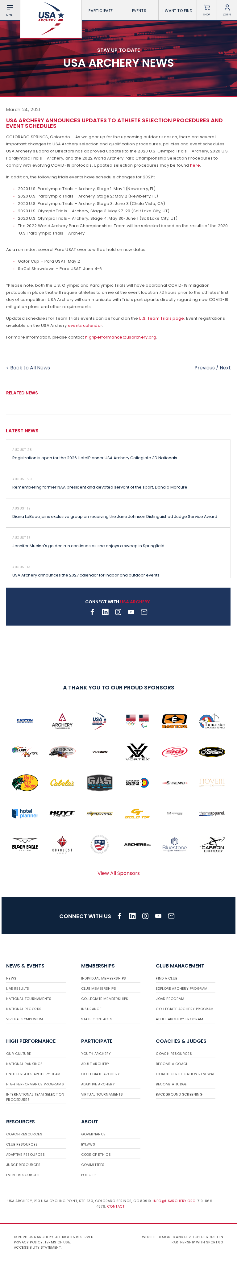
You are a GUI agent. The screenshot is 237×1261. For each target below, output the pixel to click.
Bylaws (88, 1144)
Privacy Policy (28, 1242)
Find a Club (166, 978)
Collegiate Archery (100, 1074)
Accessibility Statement (37, 1247)
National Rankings (24, 1063)
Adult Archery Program (179, 1019)
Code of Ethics (96, 1154)
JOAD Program (170, 998)
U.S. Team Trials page (161, 318)
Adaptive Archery (98, 1084)
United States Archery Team (33, 1074)
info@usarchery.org (174, 1200)
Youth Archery (96, 1053)
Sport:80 (214, 1242)
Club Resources (22, 1144)
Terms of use (57, 1242)
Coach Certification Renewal (185, 1074)
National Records (23, 1008)
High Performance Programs (35, 1084)
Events (139, 10)
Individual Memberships (103, 978)
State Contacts (97, 1019)
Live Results (17, 988)
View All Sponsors (119, 873)
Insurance (91, 1008)
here (195, 165)
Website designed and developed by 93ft (180, 1236)
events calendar (85, 325)
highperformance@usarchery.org (120, 337)
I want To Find (177, 10)
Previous (204, 367)
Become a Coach (172, 1063)
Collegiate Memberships (104, 998)
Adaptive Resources (25, 1154)
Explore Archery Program (181, 988)
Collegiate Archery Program (185, 1008)
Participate (101, 10)
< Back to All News (28, 367)
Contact (116, 1206)
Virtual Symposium (24, 1019)
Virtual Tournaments (102, 1094)
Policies (89, 1174)
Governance (93, 1134)
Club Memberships (98, 988)
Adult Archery (95, 1063)
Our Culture (18, 1053)
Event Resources (23, 1174)
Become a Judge (171, 1084)
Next (225, 367)
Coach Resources (174, 1053)
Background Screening (179, 1094)
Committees (93, 1164)
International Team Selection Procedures (35, 1097)
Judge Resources (23, 1164)
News (11, 978)
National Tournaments (28, 998)
